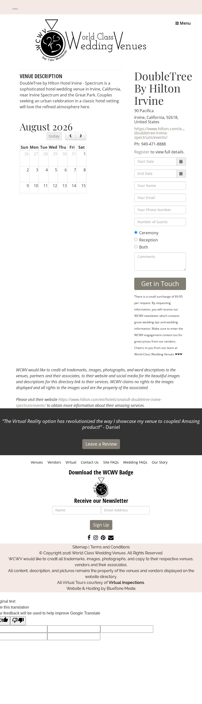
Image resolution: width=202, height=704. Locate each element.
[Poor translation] (18, 620)
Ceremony (148, 232)
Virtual (71, 462)
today (54, 136)
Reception (148, 240)
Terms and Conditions (110, 547)
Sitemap (79, 547)
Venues (37, 462)
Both (143, 247)
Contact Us (90, 462)
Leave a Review (101, 444)
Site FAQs (111, 462)
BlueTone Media (121, 588)
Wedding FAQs (135, 462)
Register (142, 152)
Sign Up (101, 525)
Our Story (160, 462)
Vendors (54, 462)
